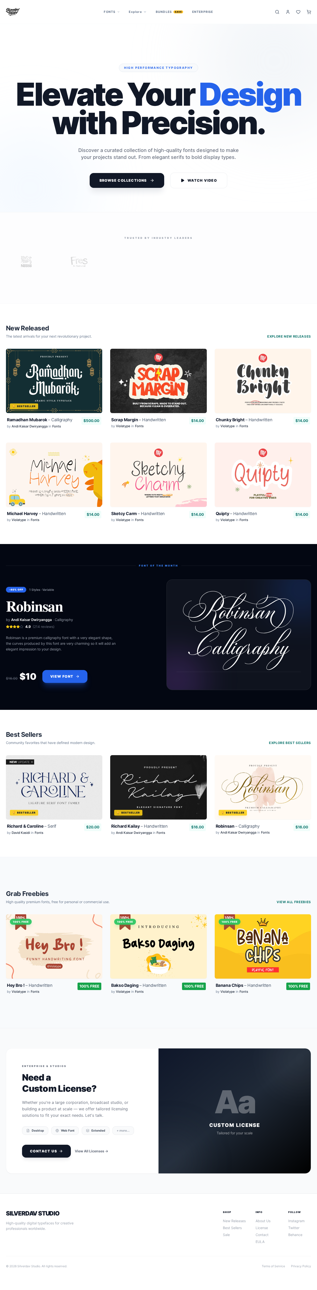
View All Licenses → (91, 1151)
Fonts (109, 12)
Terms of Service (273, 1266)
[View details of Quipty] (263, 483)
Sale (226, 1235)
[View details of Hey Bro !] (54, 955)
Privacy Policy (301, 1266)
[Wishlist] (298, 12)
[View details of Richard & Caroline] (54, 796)
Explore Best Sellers (290, 743)
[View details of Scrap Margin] (158, 390)
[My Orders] (288, 12)
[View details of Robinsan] (263, 796)
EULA (260, 1242)
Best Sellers (232, 1228)
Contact (262, 1235)
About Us (263, 1221)
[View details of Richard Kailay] (158, 796)
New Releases (234, 1221)
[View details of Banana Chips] (263, 955)
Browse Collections (123, 180)
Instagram (296, 1221)
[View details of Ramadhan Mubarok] (54, 390)
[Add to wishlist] (93, 357)
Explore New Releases (289, 336)
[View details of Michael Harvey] (54, 483)
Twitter (293, 1228)
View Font (62, 676)
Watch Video (202, 180)
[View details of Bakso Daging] (158, 955)
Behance (295, 1235)
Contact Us (43, 1151)
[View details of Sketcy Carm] (158, 483)
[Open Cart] (309, 12)
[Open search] (277, 12)
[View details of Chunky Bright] (263, 390)
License (262, 1228)
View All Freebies (294, 902)
